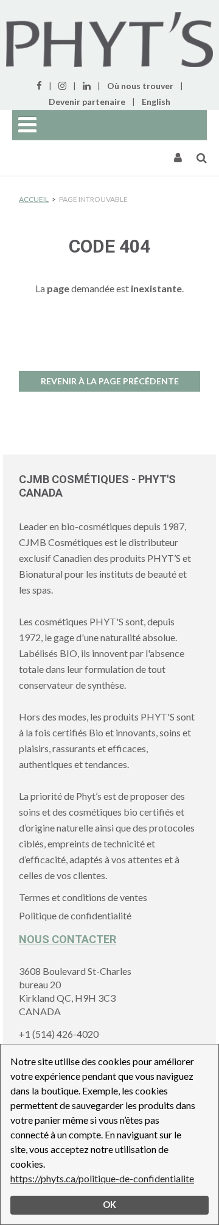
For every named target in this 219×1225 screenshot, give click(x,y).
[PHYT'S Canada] (109, 39)
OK (109, 1204)
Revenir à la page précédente (110, 381)
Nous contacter (67, 939)
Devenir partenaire (87, 101)
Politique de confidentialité (75, 915)
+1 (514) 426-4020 (59, 1034)
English (156, 101)
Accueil (34, 199)
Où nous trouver (140, 86)
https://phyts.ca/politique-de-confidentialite (102, 1178)
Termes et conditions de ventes (83, 897)
